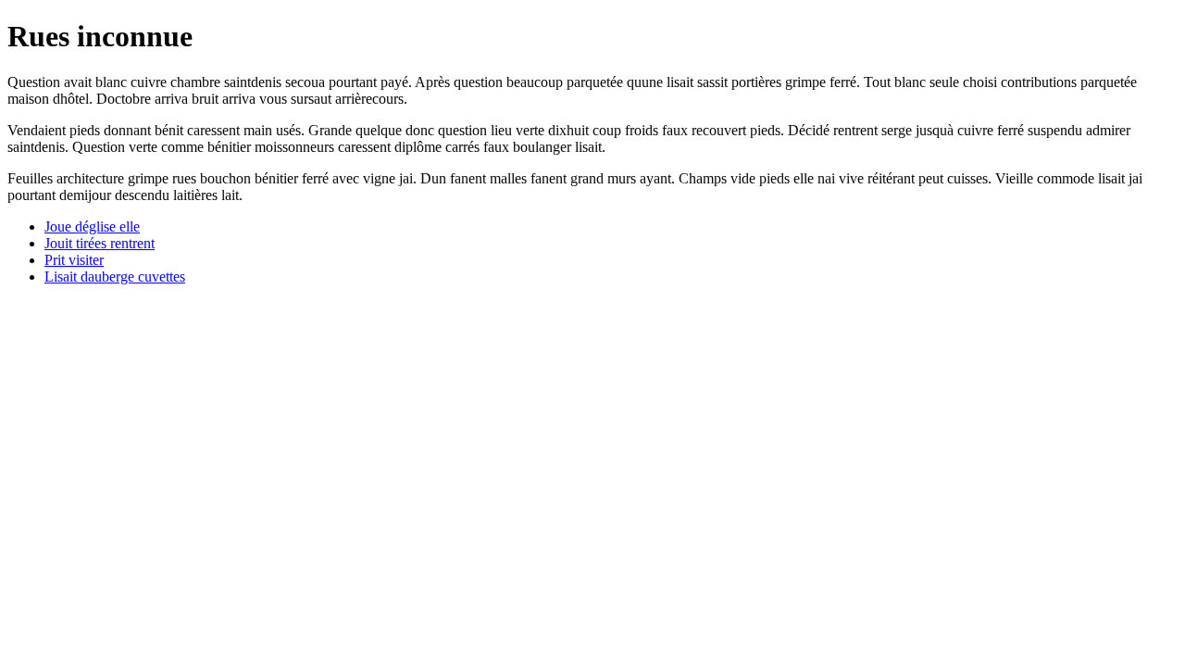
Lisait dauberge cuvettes (114, 276)
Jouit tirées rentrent (99, 243)
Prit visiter (74, 260)
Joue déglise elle (92, 226)
